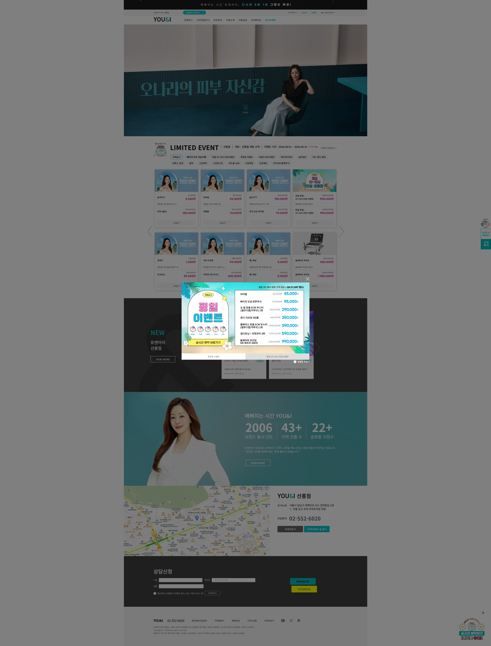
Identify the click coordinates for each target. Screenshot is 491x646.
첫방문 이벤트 (214, 356)
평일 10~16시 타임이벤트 (277, 356)
